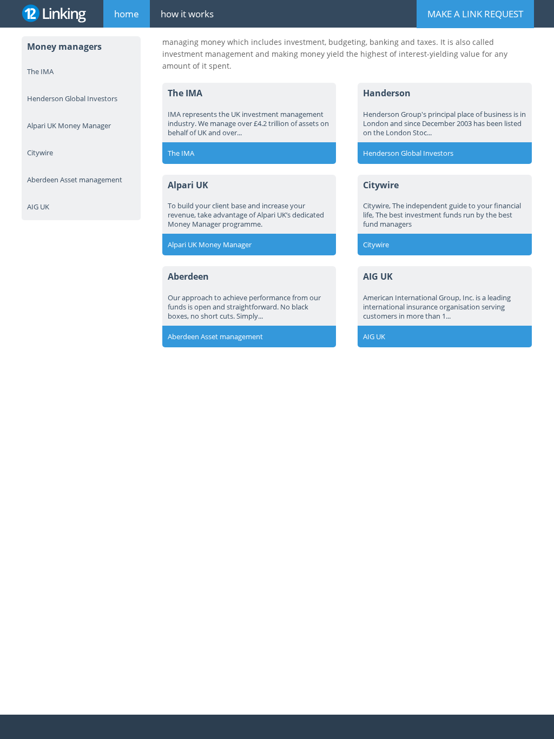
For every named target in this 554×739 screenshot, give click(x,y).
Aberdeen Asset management (74, 179)
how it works (187, 14)
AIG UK (38, 207)
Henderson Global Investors (72, 98)
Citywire (40, 152)
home (126, 14)
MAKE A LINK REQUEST (475, 14)
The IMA (40, 71)
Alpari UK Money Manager (69, 125)
